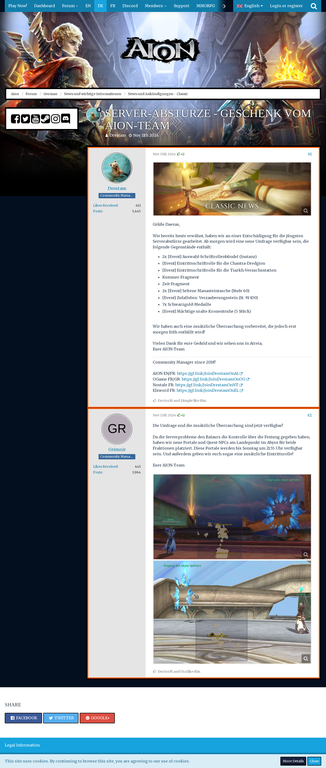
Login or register (286, 5)
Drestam (118, 135)
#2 (309, 415)
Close (314, 761)
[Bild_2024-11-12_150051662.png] (232, 612)
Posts (97, 211)
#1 (310, 154)
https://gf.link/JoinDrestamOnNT (206, 384)
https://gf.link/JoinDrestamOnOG (213, 379)
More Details (293, 761)
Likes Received (105, 205)
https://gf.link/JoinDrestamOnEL (208, 390)
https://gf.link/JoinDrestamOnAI (207, 373)
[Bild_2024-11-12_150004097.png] (232, 517)
